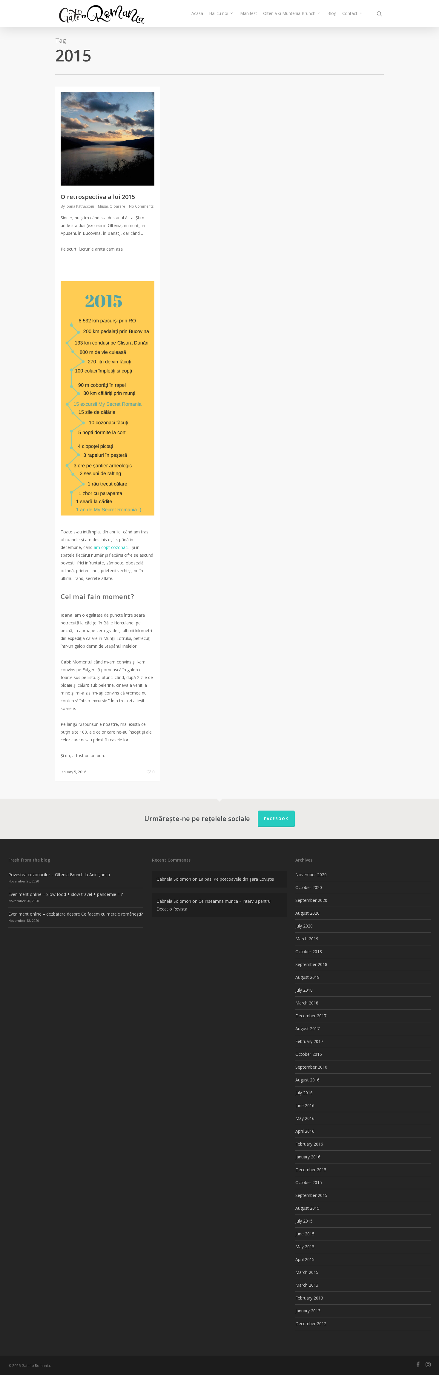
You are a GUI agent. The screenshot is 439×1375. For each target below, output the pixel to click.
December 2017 (310, 1015)
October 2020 (308, 887)
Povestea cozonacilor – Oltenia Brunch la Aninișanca (59, 874)
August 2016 (307, 1080)
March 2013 (306, 1285)
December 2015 (310, 1169)
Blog (331, 13)
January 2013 (307, 1311)
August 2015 (307, 1208)
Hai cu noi (218, 13)
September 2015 (311, 1195)
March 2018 (306, 1003)
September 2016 (311, 1067)
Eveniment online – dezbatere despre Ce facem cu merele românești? (75, 914)
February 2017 (309, 1041)
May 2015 (304, 1246)
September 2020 (311, 900)
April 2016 (304, 1131)
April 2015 (304, 1259)
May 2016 (304, 1118)
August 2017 (307, 1028)
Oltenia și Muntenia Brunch (289, 13)
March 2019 (306, 939)
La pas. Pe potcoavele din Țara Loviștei (236, 879)
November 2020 (311, 874)
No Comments (141, 206)
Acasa (197, 13)
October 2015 (308, 1182)
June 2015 (304, 1234)
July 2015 (304, 1221)
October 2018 (308, 951)
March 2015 (306, 1272)
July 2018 (304, 990)
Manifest (248, 13)
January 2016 (307, 1157)
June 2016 (304, 1105)
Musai (103, 206)
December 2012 (310, 1323)
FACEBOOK (276, 818)
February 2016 (309, 1144)
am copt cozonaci (111, 547)
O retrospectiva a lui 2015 (98, 197)
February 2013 (309, 1298)
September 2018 (311, 964)
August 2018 (307, 977)
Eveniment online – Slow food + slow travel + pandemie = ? (65, 894)
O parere (117, 206)
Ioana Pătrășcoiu (80, 206)
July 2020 (304, 926)
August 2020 (307, 913)
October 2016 (308, 1054)
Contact (349, 13)
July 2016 (304, 1092)
